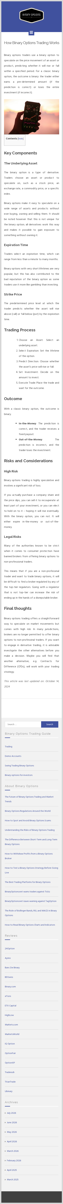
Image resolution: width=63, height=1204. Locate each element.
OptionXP (10, 1063)
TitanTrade (10, 1082)
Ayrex (8, 958)
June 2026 (12, 1122)
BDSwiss (9, 977)
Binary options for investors (18, 775)
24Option (10, 948)
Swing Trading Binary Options (19, 766)
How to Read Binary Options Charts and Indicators (30, 925)
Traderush (9, 1072)
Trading (8, 746)
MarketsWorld (12, 1034)
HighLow (9, 1015)
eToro (8, 996)
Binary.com (10, 987)
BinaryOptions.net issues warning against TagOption (30, 901)
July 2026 (11, 1113)
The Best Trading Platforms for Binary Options (27, 882)
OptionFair (10, 1053)
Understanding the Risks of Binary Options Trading (30, 830)
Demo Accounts (13, 756)
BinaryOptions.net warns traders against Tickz (27, 892)
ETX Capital (10, 1006)
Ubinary (8, 1091)
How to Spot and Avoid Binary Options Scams (28, 820)
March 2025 (12, 1179)
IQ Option (10, 1044)
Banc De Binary (12, 967)
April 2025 (12, 1170)
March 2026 (12, 1151)
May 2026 (12, 1132)
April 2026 (12, 1141)
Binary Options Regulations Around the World (28, 811)
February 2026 (14, 1160)
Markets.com (11, 1025)
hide (20, 139)
